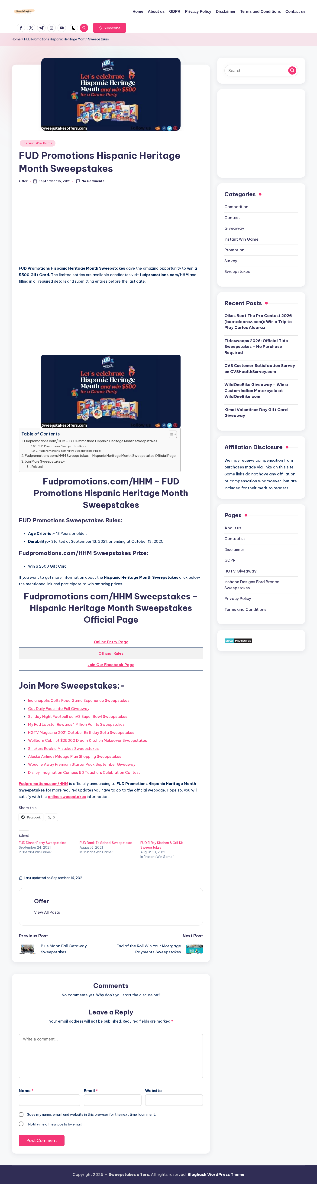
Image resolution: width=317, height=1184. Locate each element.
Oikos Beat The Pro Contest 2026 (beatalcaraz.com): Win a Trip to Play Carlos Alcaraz (258, 321)
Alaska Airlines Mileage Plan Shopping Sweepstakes (74, 756)
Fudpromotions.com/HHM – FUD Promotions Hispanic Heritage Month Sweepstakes (90, 441)
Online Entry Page (111, 642)
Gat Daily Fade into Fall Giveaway (58, 708)
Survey (230, 260)
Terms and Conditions (245, 609)
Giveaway (234, 228)
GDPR (230, 560)
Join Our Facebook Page (111, 664)
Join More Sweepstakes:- (45, 461)
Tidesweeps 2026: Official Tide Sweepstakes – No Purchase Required (256, 346)
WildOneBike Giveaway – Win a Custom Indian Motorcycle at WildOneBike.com (256, 390)
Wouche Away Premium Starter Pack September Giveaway (81, 764)
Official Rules (110, 653)
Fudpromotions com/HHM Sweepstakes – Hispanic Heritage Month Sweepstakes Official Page (100, 456)
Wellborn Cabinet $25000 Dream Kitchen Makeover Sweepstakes (87, 740)
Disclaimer (234, 549)
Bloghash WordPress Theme (216, 1174)
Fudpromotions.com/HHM (43, 783)
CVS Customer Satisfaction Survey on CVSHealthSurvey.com (259, 368)
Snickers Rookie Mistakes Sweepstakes (63, 748)
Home (16, 39)
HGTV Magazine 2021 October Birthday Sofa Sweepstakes (81, 732)
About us (232, 527)
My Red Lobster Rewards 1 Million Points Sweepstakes (76, 724)
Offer (41, 901)
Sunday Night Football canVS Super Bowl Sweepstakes (77, 716)
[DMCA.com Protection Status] (238, 640)
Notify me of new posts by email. (55, 1124)
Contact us (235, 538)
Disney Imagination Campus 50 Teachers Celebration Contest (84, 772)
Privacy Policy (237, 598)
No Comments (93, 181)
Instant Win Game (38, 143)
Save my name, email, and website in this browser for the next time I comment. (91, 1114)
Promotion (234, 249)
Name (26, 1090)
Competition (236, 206)
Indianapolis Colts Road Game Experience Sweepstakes (78, 700)
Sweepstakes (237, 271)
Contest (232, 217)
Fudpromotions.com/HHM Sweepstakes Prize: (70, 450)
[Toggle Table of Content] (170, 434)
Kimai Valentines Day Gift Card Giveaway (256, 412)
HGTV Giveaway (240, 571)
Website (153, 1090)
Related (37, 466)
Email (91, 1090)
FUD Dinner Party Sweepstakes (42, 843)
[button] (109, 28)
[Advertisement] (111, 227)
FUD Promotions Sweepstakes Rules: (62, 446)
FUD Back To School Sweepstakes (106, 843)
